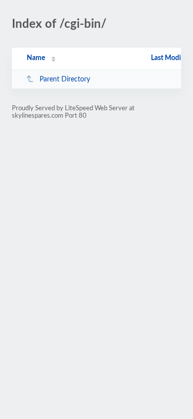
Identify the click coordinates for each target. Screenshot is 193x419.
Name (36, 58)
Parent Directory (65, 79)
